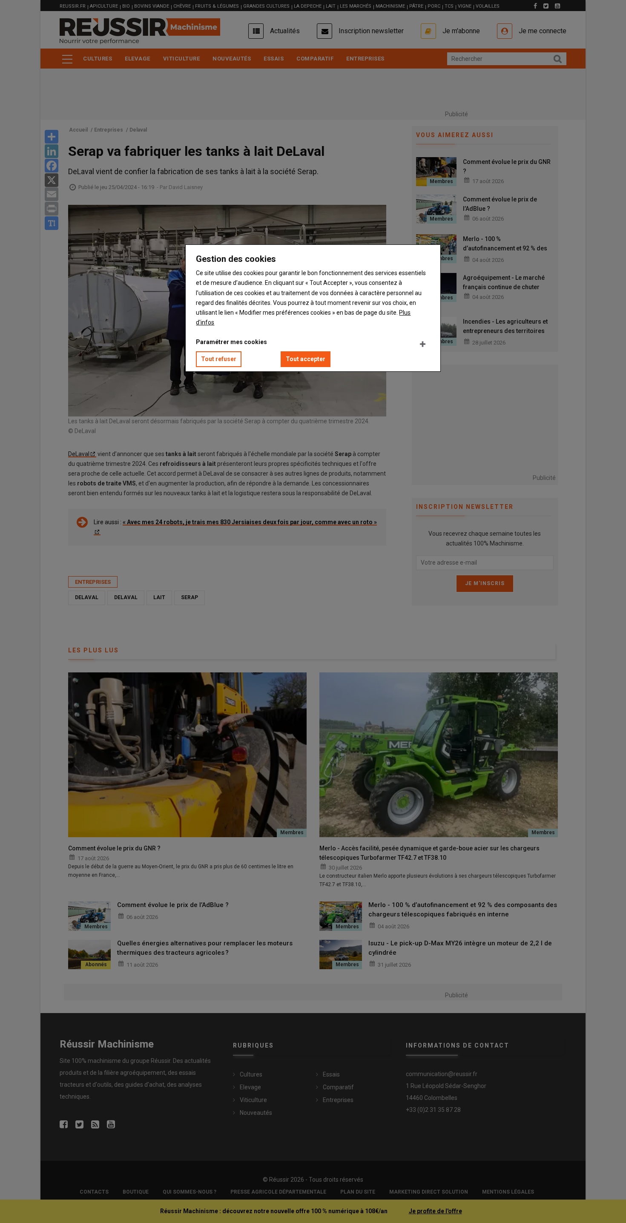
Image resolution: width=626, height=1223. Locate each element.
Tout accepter (305, 359)
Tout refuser (218, 359)
